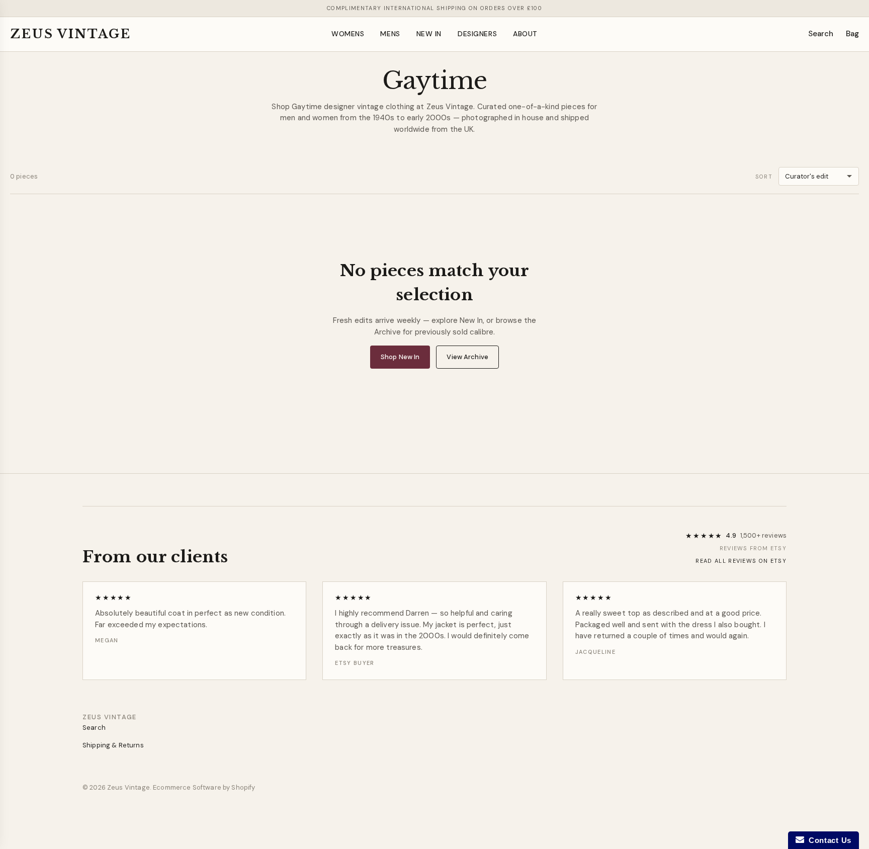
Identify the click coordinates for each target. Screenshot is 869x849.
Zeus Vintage (70, 34)
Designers (477, 33)
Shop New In (400, 357)
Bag (852, 34)
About (525, 33)
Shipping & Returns (113, 745)
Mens (390, 33)
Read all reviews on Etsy (741, 560)
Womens (347, 33)
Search (821, 34)
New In (429, 33)
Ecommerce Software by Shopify (204, 787)
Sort (763, 176)
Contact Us (827, 840)
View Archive (467, 357)
